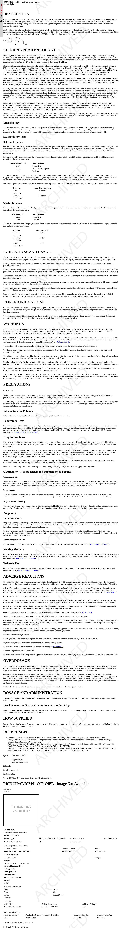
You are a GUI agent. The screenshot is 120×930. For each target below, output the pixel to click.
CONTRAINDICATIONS (98, 544)
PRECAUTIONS (62, 342)
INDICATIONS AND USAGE (26, 432)
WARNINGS (111, 592)
